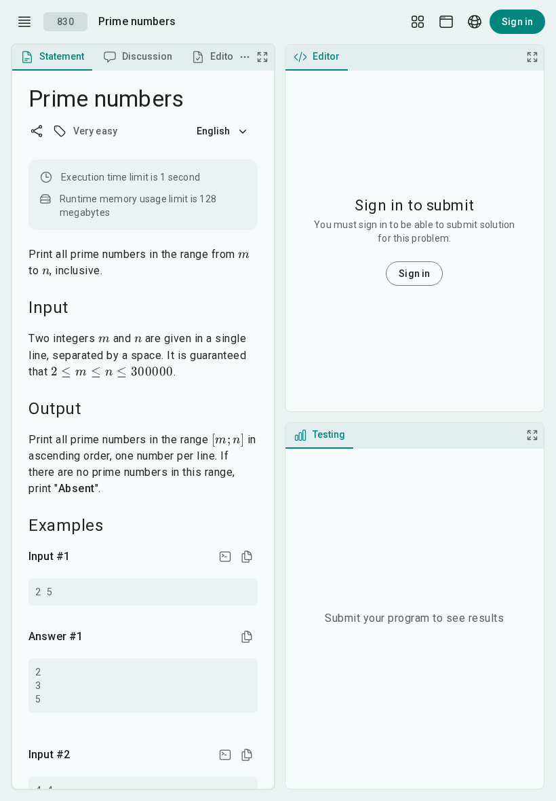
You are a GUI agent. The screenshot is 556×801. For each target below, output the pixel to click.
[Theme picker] (446, 21)
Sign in (517, 21)
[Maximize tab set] (262, 57)
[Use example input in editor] (225, 556)
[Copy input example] (247, 556)
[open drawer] (24, 21)
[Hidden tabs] (245, 57)
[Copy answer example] (247, 637)
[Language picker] (474, 21)
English (214, 131)
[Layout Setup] (417, 21)
